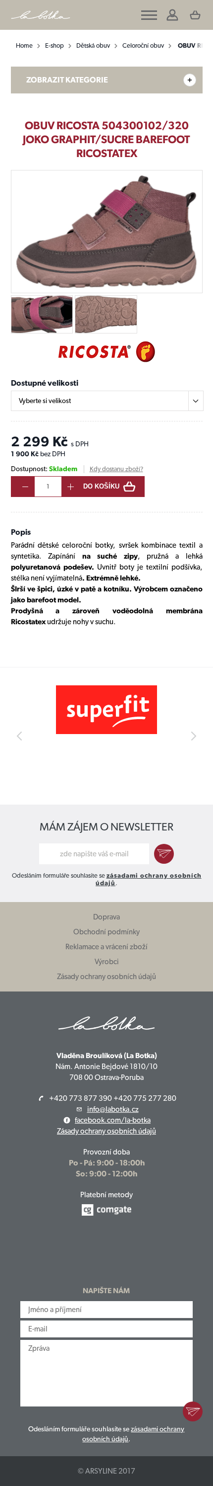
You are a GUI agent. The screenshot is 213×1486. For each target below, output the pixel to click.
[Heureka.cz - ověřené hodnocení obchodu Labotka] (107, 1251)
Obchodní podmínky (106, 931)
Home (24, 45)
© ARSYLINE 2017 (106, 1471)
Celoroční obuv (143, 45)
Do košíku (101, 486)
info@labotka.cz (113, 1109)
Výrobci (107, 961)
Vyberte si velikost (45, 401)
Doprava (106, 916)
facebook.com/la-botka (113, 1120)
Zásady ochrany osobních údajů (106, 976)
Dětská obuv (93, 45)
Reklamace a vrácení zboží (106, 946)
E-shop (54, 45)
